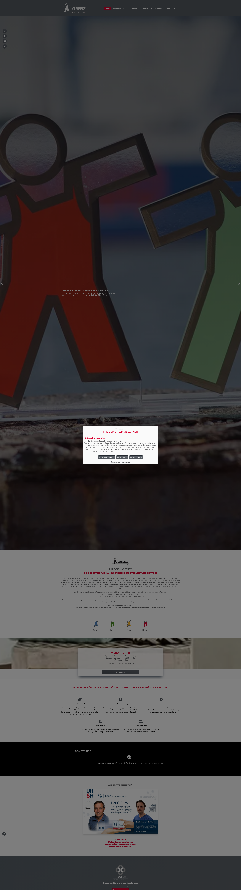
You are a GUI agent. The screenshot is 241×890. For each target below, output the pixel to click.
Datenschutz (115, 462)
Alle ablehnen (122, 457)
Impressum (126, 462)
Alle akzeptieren (136, 457)
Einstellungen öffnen (106, 457)
